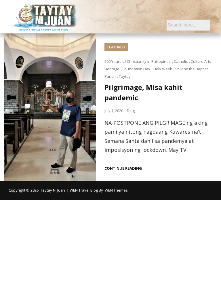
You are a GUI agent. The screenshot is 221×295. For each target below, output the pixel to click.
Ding (131, 110)
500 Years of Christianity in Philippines (137, 61)
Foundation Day (136, 68)
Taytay (125, 76)
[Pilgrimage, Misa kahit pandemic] (50, 107)
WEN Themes (116, 190)
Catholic (181, 61)
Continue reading (123, 168)
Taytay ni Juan (52, 190)
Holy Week (162, 68)
